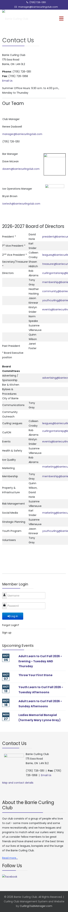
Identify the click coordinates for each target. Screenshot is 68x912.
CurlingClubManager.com (36, 906)
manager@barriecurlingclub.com (38, 6)
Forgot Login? (10, 625)
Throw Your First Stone (35, 675)
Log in (14, 616)
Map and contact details (17, 782)
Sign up (6, 632)
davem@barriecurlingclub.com (21, 169)
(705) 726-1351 (37, 2)
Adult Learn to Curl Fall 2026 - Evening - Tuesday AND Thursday (40, 661)
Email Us (7, 81)
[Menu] (53, 19)
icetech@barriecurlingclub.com (21, 203)
